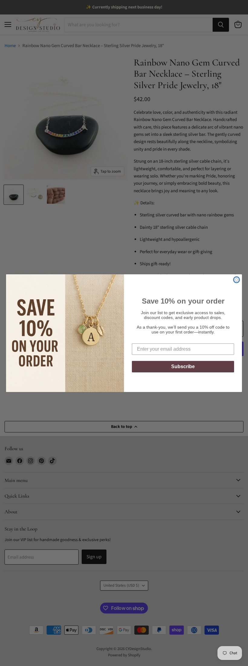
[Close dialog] (236, 280)
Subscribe (183, 366)
